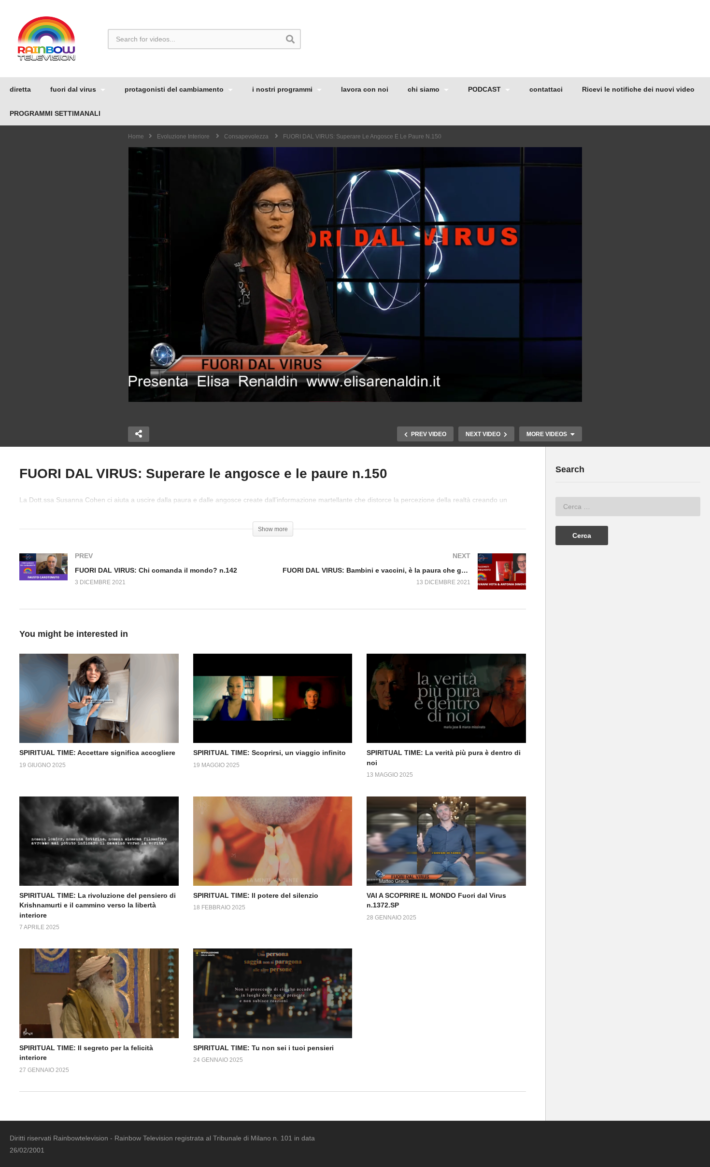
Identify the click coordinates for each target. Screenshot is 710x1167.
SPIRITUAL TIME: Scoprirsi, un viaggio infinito (269, 752)
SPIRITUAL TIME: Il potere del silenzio (255, 895)
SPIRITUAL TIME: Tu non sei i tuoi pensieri (263, 1048)
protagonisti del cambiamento (175, 89)
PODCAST (485, 89)
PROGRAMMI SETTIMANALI (55, 113)
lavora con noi (364, 89)
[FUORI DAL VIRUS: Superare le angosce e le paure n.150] (99, 698)
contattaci (546, 89)
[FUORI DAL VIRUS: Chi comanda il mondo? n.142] (141, 578)
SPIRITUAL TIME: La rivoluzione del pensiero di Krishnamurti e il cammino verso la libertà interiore (97, 905)
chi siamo (424, 89)
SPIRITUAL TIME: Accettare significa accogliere (97, 752)
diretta (20, 89)
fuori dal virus (74, 89)
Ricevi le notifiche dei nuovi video (638, 89)
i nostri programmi (283, 89)
